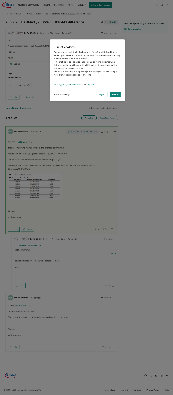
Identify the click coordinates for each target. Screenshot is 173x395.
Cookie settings (62, 94)
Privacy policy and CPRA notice (68, 84)
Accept (115, 94)
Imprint (90, 84)
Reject (102, 94)
